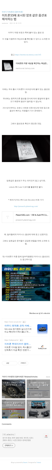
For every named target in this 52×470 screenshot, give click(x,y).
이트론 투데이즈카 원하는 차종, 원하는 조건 (18, 344)
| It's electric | (9, 434)
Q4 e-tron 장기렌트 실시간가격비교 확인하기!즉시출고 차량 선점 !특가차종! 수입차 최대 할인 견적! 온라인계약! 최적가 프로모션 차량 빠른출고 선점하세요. (18, 330)
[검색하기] (49, 3)
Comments (6, 424)
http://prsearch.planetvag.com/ (26, 206)
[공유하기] (11, 363)
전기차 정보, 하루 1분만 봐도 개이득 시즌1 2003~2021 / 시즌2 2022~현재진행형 (18, 439)
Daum (25, 462)
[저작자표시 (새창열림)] (29, 363)
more (48, 377)
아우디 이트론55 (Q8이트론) (12, 12)
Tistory (38, 462)
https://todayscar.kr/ (12, 340)
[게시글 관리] (14, 363)
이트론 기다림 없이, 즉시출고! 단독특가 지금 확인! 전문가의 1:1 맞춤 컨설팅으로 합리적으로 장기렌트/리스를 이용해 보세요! (18, 348)
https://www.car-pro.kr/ (13, 322)
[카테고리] (3, 3)
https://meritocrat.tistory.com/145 (28, 55)
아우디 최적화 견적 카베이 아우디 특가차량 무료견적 (18, 325)
